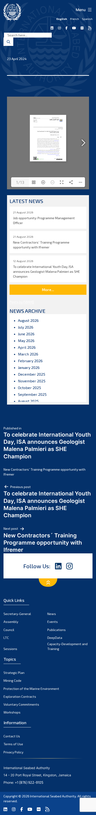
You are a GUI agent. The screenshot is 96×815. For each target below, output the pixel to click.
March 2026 (28, 354)
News (51, 614)
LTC (6, 638)
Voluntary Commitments (21, 704)
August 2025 (28, 401)
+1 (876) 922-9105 (29, 782)
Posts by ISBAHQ (22, 302)
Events (52, 622)
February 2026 (30, 360)
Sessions (10, 649)
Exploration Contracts (19, 696)
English (61, 18)
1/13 (20, 182)
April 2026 (27, 347)
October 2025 (29, 387)
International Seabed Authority (53, 796)
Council (8, 630)
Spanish (87, 18)
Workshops (12, 712)
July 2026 (25, 327)
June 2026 (26, 334)
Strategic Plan (13, 673)
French (74, 18)
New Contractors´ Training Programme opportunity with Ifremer (44, 471)
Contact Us (11, 736)
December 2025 (31, 374)
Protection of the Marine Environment (31, 689)
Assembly (10, 622)
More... (48, 289)
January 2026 (29, 367)
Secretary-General (17, 614)
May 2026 (26, 340)
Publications (56, 630)
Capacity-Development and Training (67, 646)
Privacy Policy (13, 752)
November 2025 (31, 381)
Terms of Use (13, 744)
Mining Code (12, 680)
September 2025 (32, 394)
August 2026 (28, 320)
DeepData (54, 638)
